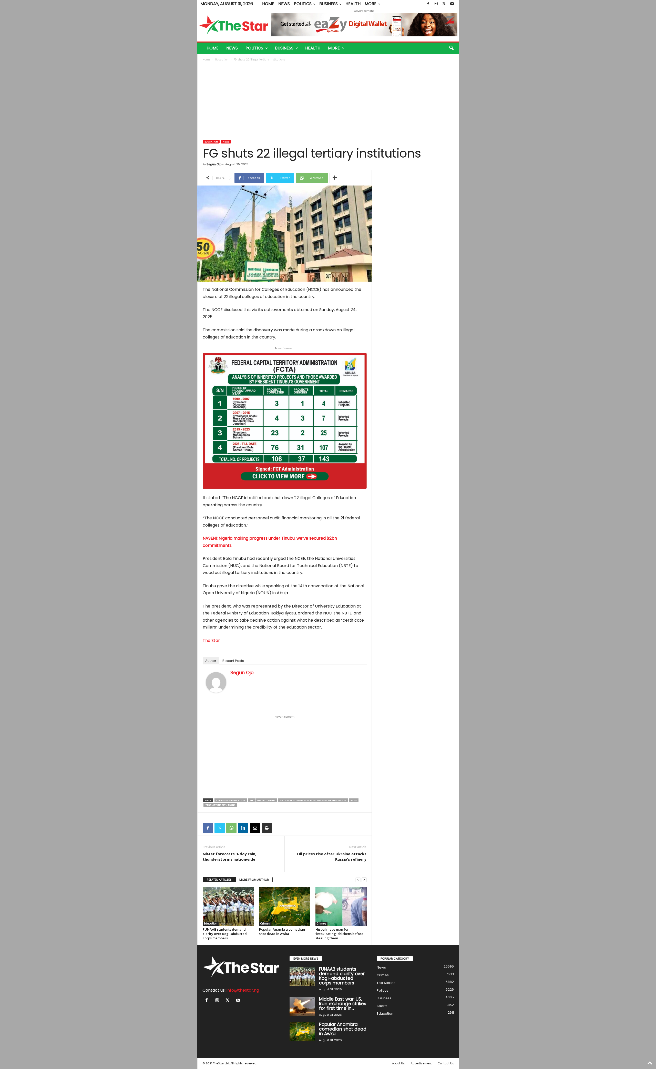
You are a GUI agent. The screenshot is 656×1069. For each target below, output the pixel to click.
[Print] (267, 828)
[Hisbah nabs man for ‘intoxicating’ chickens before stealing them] (341, 906)
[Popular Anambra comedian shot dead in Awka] (284, 906)
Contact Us (446, 1063)
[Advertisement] (328, 101)
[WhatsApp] (231, 828)
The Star (211, 640)
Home (268, 4)
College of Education (230, 800)
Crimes (265, 924)
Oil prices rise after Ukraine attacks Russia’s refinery (331, 856)
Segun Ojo (214, 164)
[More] (334, 178)
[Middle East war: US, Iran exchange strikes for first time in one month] (302, 1006)
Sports (382, 1005)
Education (222, 59)
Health (353, 4)
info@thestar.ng (243, 990)
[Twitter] (444, 4)
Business (328, 4)
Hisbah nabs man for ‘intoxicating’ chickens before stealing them (339, 933)
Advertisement (421, 1063)
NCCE (354, 800)
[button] (451, 48)
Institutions (266, 800)
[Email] (255, 828)
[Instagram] (436, 4)
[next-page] (364, 879)
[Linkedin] (243, 828)
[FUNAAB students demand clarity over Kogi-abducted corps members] (228, 906)
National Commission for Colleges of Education (313, 800)
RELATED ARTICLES (219, 880)
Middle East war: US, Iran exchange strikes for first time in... (342, 1003)
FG (251, 800)
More (370, 4)
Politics (303, 4)
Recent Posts (233, 660)
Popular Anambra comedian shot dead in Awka (282, 931)
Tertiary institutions (220, 805)
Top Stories (386, 982)
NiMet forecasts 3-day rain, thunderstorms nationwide (229, 856)
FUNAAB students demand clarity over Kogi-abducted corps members (225, 933)
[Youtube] (452, 4)
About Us (398, 1063)
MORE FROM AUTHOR (254, 880)
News (284, 4)
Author (210, 660)
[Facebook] (428, 4)
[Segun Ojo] (216, 682)
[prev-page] (358, 879)
